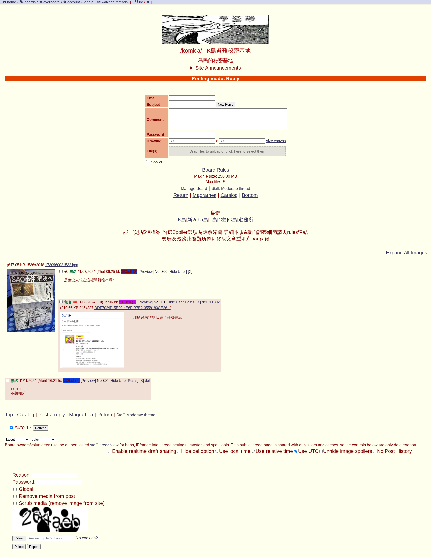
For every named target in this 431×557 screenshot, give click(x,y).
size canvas (276, 141)
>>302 (214, 302)
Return (180, 195)
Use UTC (308, 451)
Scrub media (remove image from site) (61, 503)
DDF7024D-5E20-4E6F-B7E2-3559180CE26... (132, 308)
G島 (232, 219)
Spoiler (156, 162)
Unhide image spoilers (347, 451)
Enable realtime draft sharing (144, 451)
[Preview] (146, 271)
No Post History (394, 451)
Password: (24, 482)
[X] (190, 271)
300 (164, 271)
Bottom (250, 195)
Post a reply (51, 414)
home (11, 2)
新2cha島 (197, 219)
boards (30, 2)
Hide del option (197, 451)
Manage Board (194, 188)
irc (140, 2)
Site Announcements (218, 68)
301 (162, 302)
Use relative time (274, 451)
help (90, 2)
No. (157, 271)
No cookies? (87, 538)
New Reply (225, 104)
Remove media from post (46, 496)
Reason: (21, 474)
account (73, 2)
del (204, 302)
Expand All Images (406, 252)
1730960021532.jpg (61, 265)
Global (25, 489)
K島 (182, 219)
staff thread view (104, 445)
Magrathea (204, 195)
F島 (213, 219)
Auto (22, 427)
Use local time (234, 451)
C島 (222, 219)
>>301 (16, 389)
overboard (51, 2)
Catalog (229, 195)
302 (105, 380)
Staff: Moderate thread (230, 188)
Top (9, 414)
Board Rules (215, 170)
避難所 (245, 219)
